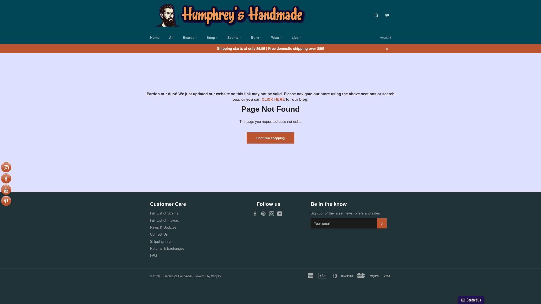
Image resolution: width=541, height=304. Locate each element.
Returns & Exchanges (167, 248)
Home (155, 37)
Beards (189, 37)
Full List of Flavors (164, 220)
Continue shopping (270, 138)
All (171, 37)
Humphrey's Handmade (177, 276)
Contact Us (159, 234)
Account (385, 37)
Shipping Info (160, 241)
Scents (233, 37)
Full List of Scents (164, 213)
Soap (211, 37)
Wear (275, 37)
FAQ (153, 255)
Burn (255, 37)
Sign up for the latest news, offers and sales (345, 212)
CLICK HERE (273, 99)
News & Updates (163, 227)
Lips (295, 37)
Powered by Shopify (207, 276)
